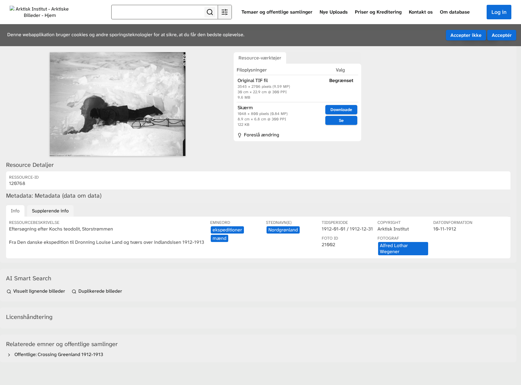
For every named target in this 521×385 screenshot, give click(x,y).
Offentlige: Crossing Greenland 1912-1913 (57, 354)
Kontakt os (421, 12)
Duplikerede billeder (99, 291)
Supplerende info (50, 211)
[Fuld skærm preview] (117, 104)
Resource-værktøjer (259, 58)
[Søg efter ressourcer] (209, 12)
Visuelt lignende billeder (39, 291)
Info (15, 211)
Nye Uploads (334, 12)
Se (341, 120)
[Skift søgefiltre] (225, 12)
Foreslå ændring (261, 135)
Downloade (341, 109)
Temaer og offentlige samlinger (277, 12)
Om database (455, 12)
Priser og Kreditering (378, 12)
